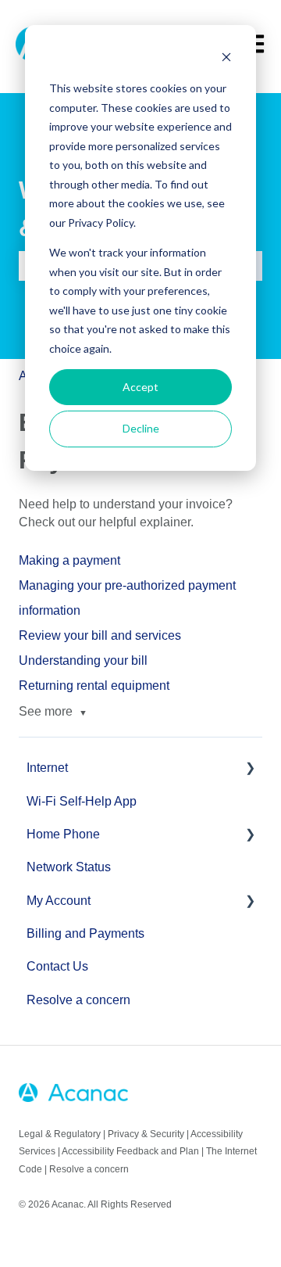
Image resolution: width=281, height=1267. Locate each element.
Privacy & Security (146, 1134)
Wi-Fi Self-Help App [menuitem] (82, 801)
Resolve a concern (89, 1169)
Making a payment (69, 560)
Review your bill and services (100, 635)
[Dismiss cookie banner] (226, 59)
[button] (249, 769)
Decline (141, 428)
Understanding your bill (83, 660)
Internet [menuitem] (47, 767)
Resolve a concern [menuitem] (78, 1000)
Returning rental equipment (94, 685)
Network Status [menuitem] (69, 867)
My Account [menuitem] (59, 900)
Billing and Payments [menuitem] (85, 933)
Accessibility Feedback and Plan (130, 1151)
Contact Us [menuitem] (57, 966)
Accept (140, 386)
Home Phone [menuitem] (63, 834)
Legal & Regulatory (60, 1134)
